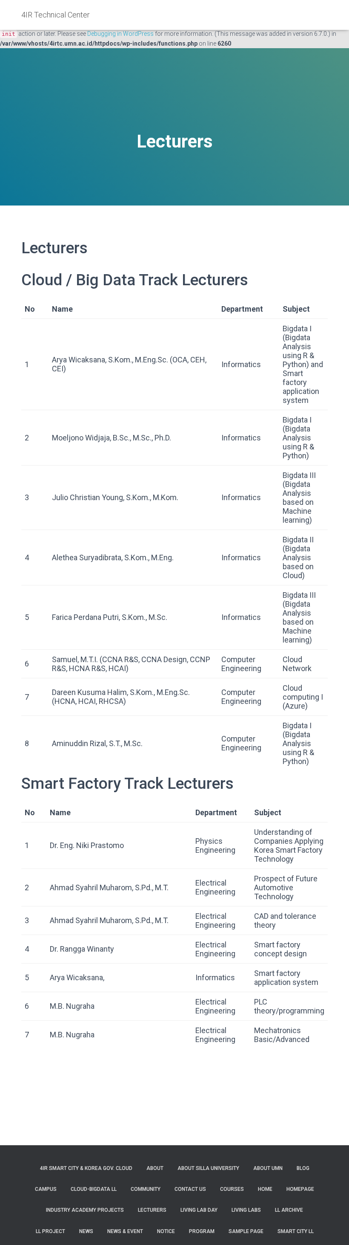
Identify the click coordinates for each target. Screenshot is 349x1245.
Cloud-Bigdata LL (94, 1189)
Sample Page (246, 1231)
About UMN (268, 1168)
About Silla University (208, 1168)
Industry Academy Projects (85, 1210)
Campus (46, 1189)
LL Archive (289, 1210)
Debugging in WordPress (120, 33)
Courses (232, 1189)
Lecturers (152, 1210)
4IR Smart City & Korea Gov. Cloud (86, 1168)
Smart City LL (295, 1231)
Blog (303, 1168)
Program (202, 1231)
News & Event (125, 1231)
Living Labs (246, 1210)
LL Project (50, 1231)
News (86, 1231)
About (154, 1168)
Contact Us (190, 1189)
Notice (166, 1231)
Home (265, 1189)
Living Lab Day (198, 1210)
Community (145, 1189)
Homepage (300, 1189)
